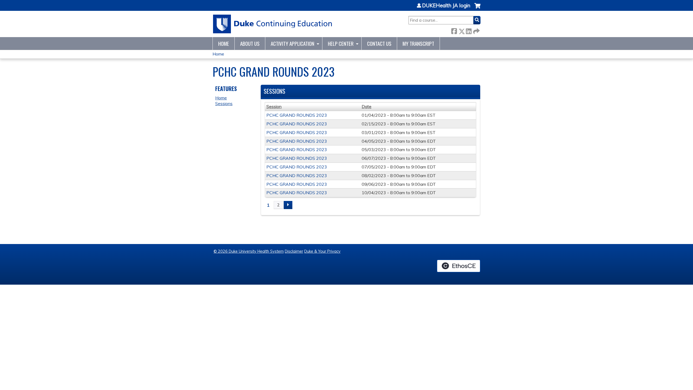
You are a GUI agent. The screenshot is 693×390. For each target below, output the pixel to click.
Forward (476, 30)
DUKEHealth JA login (446, 5)
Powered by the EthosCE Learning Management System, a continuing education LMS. (458, 265)
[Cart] (477, 8)
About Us (250, 43)
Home (223, 43)
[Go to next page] (288, 205)
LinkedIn (468, 30)
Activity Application (292, 43)
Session (274, 106)
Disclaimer (294, 251)
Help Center (341, 43)
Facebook (454, 30)
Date (366, 106)
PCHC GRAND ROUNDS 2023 (296, 115)
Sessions (224, 103)
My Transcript (418, 43)
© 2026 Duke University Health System (249, 251)
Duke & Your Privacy (322, 251)
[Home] (273, 24)
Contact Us (379, 43)
